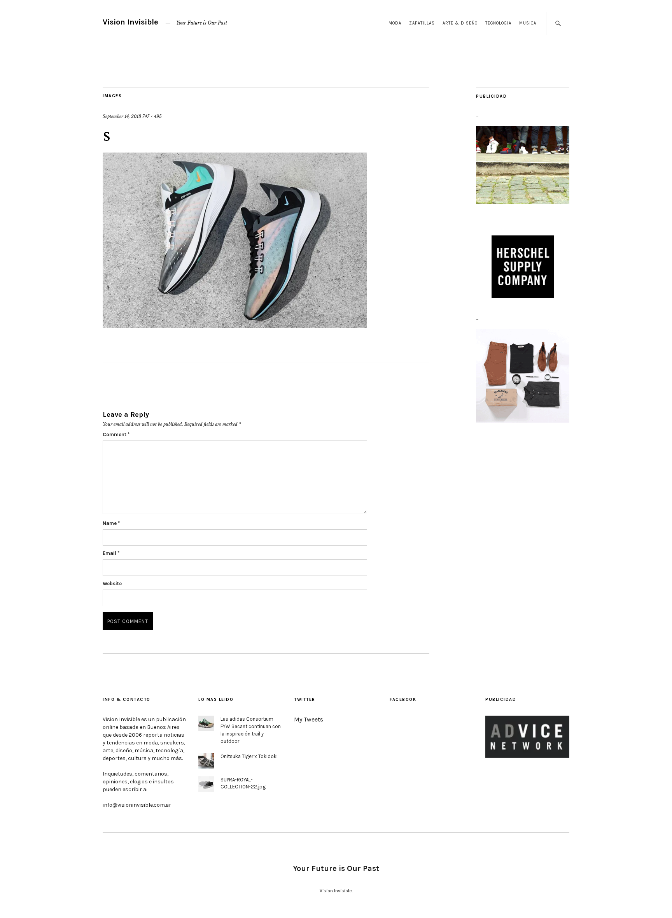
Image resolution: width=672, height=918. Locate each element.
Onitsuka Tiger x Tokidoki (249, 756)
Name (111, 523)
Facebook (403, 699)
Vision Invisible (130, 22)
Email (111, 553)
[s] (235, 241)
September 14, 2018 (122, 116)
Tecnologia (498, 23)
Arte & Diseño (460, 23)
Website (112, 583)
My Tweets (308, 719)
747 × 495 (152, 116)
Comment (116, 434)
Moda (394, 23)
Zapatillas (422, 23)
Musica (527, 23)
